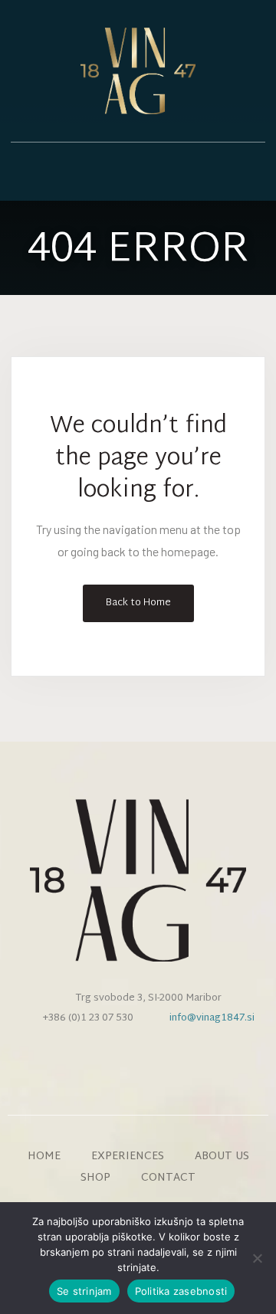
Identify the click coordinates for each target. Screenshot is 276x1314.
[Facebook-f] (112, 1058)
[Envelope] (163, 1058)
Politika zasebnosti (181, 1291)
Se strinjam (84, 1291)
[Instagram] (138, 1058)
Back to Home (138, 603)
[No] (256, 1258)
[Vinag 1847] (137, 71)
